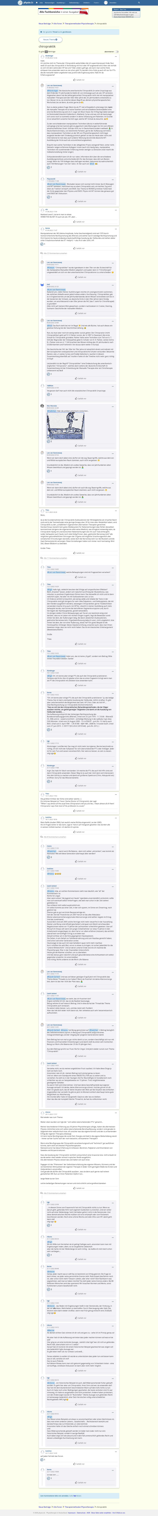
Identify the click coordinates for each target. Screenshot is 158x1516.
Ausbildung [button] (60, 3)
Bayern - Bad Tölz (120, 9)
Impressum (72, 1513)
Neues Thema (49, 39)
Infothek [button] (86, 3)
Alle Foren (57, 23)
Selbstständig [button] (73, 3)
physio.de (25, 2)
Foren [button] (96, 3)
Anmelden (113, 3)
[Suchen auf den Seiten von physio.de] (139, 2)
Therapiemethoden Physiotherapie (79, 23)
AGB (88, 1513)
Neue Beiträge (45, 23)
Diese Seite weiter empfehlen (101, 1513)
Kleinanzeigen (49, 3)
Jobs (41, 3)
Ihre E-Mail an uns (119, 1513)
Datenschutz (81, 1513)
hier (75, 1496)
